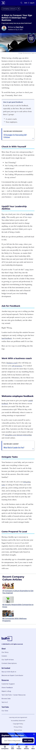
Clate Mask (19, 27)
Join (25, 3)
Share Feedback (7, 687)
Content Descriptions (9, 663)
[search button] (21, 2)
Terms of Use (18, 730)
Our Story (5, 652)
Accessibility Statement (18, 720)
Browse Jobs (6, 698)
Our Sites (5, 711)
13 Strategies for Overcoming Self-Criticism (15, 136)
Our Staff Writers (8, 660)
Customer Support (8, 684)
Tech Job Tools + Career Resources (14, 695)
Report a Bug (6, 691)
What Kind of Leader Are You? (14, 447)
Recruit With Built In (9, 672)
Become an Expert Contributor (12, 675)
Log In (32, 3)
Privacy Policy (18, 727)
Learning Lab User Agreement (18, 717)
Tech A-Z (5, 702)
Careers (4, 656)
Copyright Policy (18, 723)
